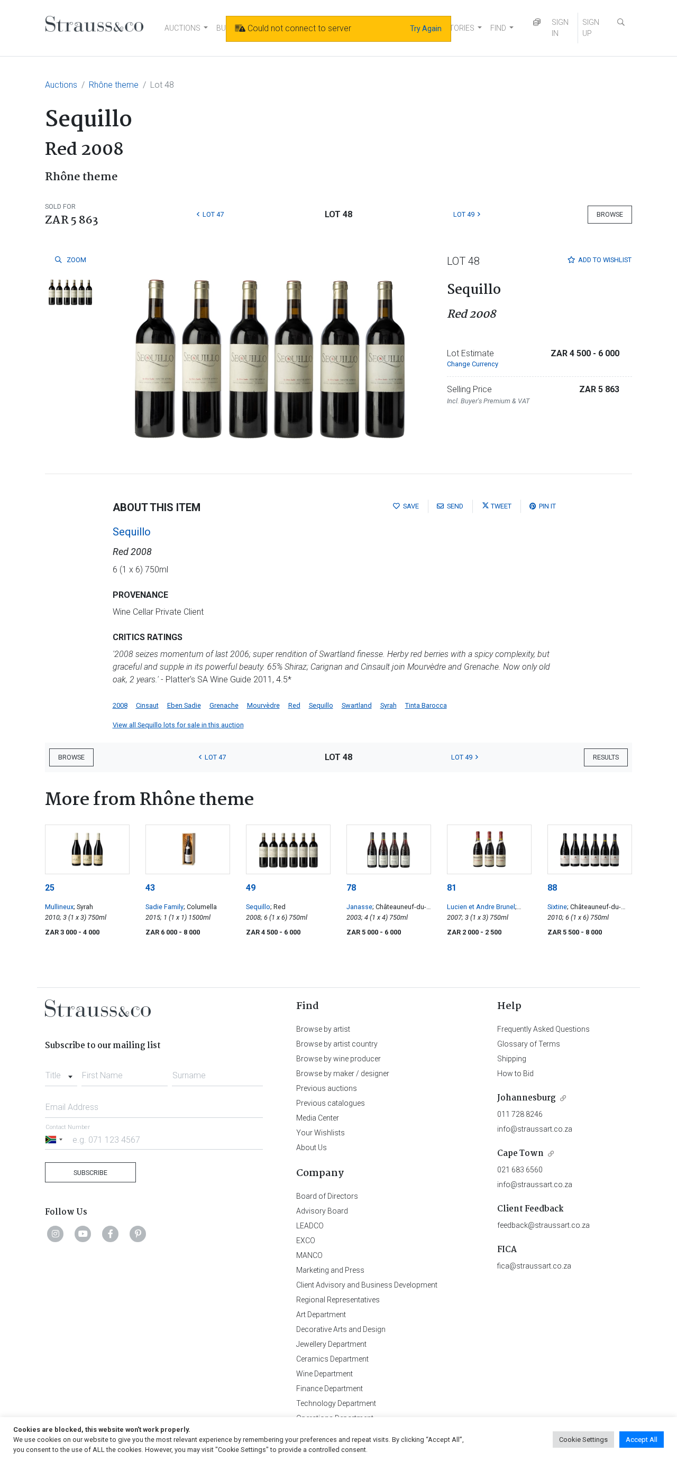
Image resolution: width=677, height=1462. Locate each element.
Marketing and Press (330, 1270)
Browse (610, 214)
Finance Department (329, 1388)
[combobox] (61, 1072)
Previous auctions (326, 1088)
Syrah (388, 705)
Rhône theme (114, 85)
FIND (498, 28)
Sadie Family (164, 907)
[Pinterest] (138, 1233)
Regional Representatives (338, 1300)
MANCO (309, 1255)
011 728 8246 (520, 1114)
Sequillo (132, 531)
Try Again (426, 28)
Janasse (359, 907)
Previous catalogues (330, 1103)
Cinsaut (147, 705)
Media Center (317, 1118)
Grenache (224, 705)
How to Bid (515, 1073)
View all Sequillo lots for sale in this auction (178, 725)
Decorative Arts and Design (341, 1329)
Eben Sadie (184, 705)
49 (250, 888)
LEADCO (310, 1226)
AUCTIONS (182, 28)
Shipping (511, 1058)
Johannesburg (526, 1098)
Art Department (321, 1314)
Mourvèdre (263, 705)
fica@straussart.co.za (534, 1266)
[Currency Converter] (536, 22)
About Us (311, 1147)
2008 (120, 705)
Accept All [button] (641, 1440)
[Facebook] (110, 1233)
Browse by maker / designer (342, 1073)
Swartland (357, 705)
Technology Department (336, 1403)
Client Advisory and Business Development (366, 1285)
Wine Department (324, 1374)
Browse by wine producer (338, 1058)
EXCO (305, 1240)
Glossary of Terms (528, 1044)
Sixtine (557, 907)
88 (552, 888)
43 (150, 888)
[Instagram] (55, 1233)
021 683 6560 (520, 1169)
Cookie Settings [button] (583, 1440)
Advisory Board (322, 1211)
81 (451, 888)
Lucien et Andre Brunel (481, 907)
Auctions (61, 85)
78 (351, 888)
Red (294, 705)
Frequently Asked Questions (543, 1029)
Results (606, 757)
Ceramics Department (332, 1359)
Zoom (75, 260)
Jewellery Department (331, 1344)
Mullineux (59, 907)
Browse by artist (323, 1029)
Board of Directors (327, 1196)
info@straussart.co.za (534, 1129)
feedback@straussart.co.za (543, 1225)
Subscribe (90, 1173)
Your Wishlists (320, 1132)
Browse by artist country (337, 1044)
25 (49, 888)
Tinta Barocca (426, 705)
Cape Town (520, 1153)
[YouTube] (83, 1233)
